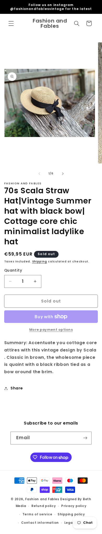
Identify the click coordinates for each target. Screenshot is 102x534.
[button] (11, 23)
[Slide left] (39, 173)
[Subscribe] (85, 438)
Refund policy (43, 506)
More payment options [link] (51, 329)
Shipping (39, 261)
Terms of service (37, 514)
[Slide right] (63, 173)
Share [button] (16, 388)
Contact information (40, 523)
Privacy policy (73, 506)
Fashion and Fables (42, 499)
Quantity (13, 270)
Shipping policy (71, 514)
